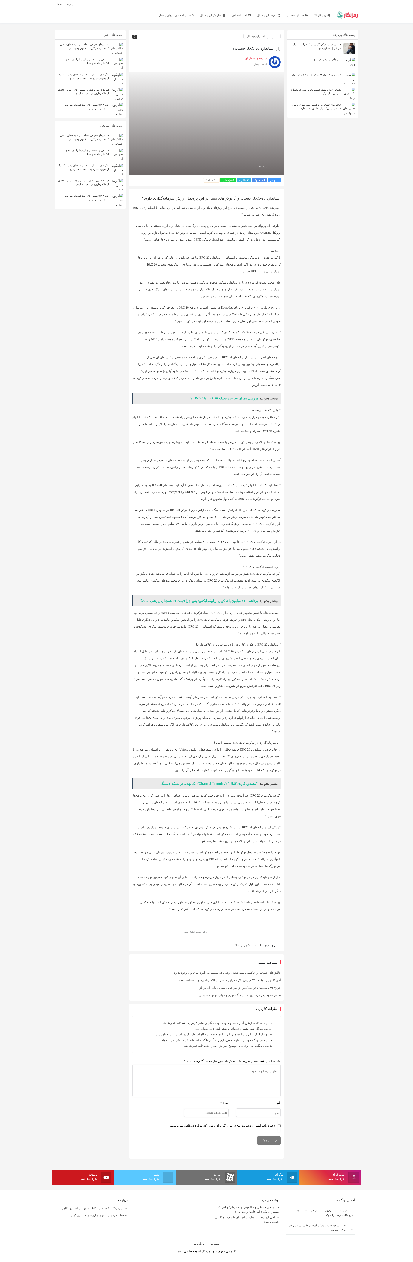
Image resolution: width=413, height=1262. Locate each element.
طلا (237, 945)
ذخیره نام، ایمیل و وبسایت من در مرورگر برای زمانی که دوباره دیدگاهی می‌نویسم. (222, 1125)
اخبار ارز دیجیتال (256, 36)
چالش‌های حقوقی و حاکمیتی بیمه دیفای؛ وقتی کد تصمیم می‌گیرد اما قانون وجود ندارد (227, 972)
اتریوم (258, 945)
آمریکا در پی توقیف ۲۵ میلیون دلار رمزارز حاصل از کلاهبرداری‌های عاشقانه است (230, 980)
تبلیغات (215, 1243)
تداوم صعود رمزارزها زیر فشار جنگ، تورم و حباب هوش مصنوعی (240, 995)
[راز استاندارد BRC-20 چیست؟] (206, 123)
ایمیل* (224, 1103)
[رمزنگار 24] (347, 15)
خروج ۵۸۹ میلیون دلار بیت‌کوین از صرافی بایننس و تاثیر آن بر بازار (239, 987)
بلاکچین (247, 945)
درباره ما (199, 1243)
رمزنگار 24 (205, 1251)
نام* (278, 1102)
